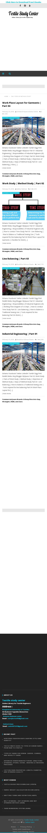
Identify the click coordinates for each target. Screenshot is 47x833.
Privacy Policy (26, 827)
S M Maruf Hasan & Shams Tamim (27, 112)
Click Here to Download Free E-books (23, 2)
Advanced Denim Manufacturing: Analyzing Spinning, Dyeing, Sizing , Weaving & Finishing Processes (24, 762)
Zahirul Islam (29, 822)
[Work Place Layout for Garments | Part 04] (23, 131)
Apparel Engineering (11, 118)
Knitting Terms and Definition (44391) (20, 795)
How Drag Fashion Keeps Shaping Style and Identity (22, 739)
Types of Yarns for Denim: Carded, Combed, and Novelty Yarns (22, 754)
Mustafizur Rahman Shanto (25, 264)
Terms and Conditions (21, 829)
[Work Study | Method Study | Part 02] (23, 206)
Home (13, 827)
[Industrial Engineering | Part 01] (23, 356)
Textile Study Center (31, 820)
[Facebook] (20, 5)
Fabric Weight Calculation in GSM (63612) (21, 790)
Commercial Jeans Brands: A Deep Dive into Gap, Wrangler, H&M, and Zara (21, 175)
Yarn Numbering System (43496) (17, 808)
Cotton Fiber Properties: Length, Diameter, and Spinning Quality (23, 771)
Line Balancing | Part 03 (15, 258)
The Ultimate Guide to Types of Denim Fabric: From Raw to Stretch (23, 747)
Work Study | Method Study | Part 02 (23, 183)
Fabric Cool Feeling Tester (23, 831)
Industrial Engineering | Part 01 (19, 333)
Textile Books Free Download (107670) (20, 784)
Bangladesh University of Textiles (15, 710)
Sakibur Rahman (22, 189)
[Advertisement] (23, 45)
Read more (7, 168)
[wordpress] (25, 5)
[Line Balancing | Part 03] (23, 281)
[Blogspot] (29, 5)
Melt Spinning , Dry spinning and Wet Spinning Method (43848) (20, 802)
